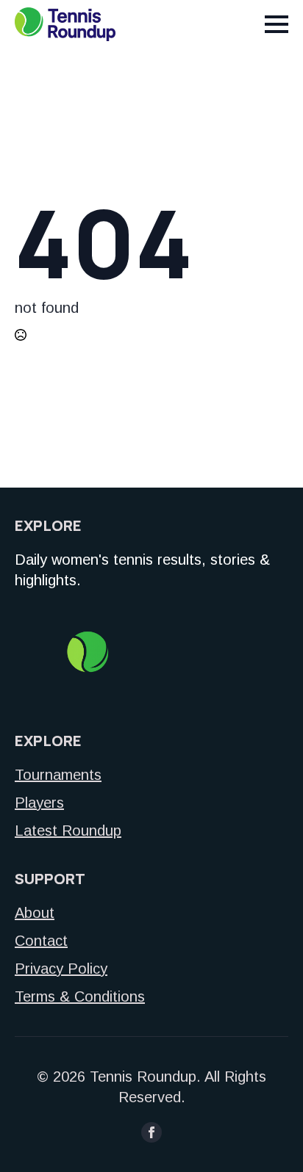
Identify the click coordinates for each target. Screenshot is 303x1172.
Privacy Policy (61, 969)
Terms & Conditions (80, 996)
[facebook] (151, 1132)
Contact (41, 941)
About (34, 913)
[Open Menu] (276, 24)
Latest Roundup (68, 830)
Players (39, 803)
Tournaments (58, 775)
